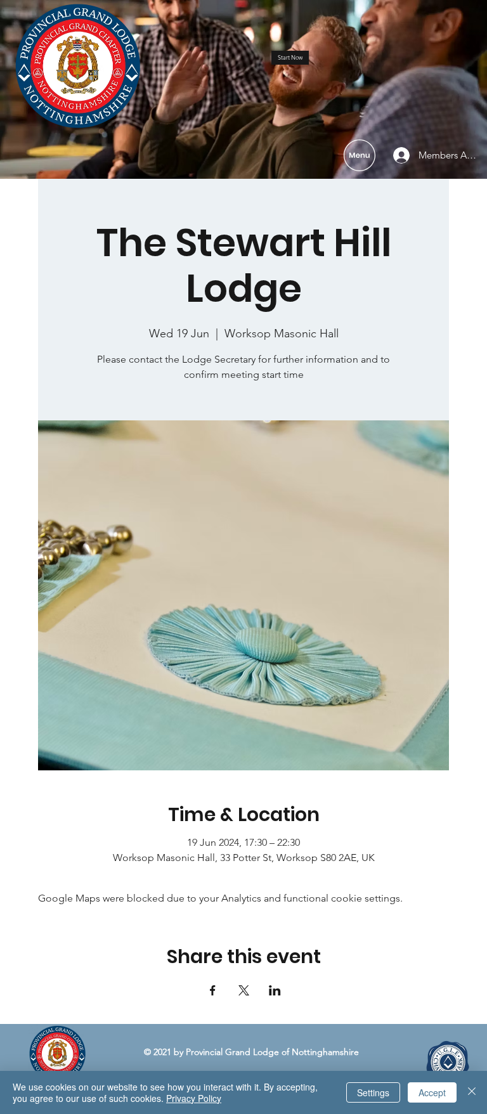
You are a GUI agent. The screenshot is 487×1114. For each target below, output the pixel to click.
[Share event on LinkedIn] (275, 990)
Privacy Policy (193, 1098)
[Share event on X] (244, 990)
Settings (373, 1092)
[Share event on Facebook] (213, 990)
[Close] (471, 1092)
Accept (432, 1092)
